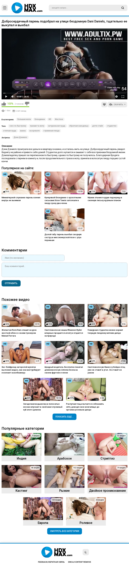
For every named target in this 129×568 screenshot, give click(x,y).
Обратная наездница (78, 126)
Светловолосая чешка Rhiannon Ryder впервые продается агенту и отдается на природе (64, 333)
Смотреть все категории (64, 531)
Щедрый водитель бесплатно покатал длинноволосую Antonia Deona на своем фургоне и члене (64, 370)
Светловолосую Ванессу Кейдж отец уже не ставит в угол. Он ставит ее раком (106, 370)
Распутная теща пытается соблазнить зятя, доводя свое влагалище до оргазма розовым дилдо (85, 407)
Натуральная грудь (56, 126)
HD (50, 119)
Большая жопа (24, 119)
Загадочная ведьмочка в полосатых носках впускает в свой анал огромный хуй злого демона (42, 407)
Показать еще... (64, 416)
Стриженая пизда (51, 131)
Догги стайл (97, 126)
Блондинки (40, 119)
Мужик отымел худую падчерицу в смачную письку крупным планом (105, 199)
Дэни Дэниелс (20, 137)
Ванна (23, 131)
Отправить (11, 283)
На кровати (34, 131)
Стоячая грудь (9, 131)
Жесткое (59, 119)
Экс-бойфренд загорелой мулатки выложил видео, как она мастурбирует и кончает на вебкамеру (21, 370)
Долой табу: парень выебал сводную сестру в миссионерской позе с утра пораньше (63, 237)
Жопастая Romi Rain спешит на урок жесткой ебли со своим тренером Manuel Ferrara (19, 333)
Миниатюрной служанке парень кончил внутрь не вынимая (21, 199)
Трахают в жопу (37, 126)
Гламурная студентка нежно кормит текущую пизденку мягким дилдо (105, 331)
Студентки (111, 126)
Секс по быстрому (17, 126)
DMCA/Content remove (79, 562)
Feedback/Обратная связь (51, 562)
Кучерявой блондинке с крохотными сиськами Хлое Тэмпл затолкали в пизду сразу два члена (63, 200)
